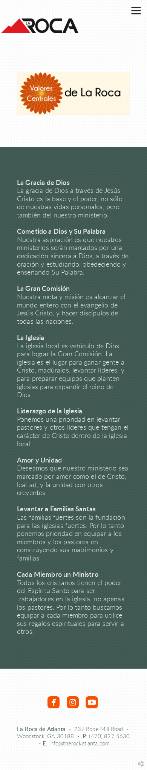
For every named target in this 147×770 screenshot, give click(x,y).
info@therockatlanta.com (79, 744)
